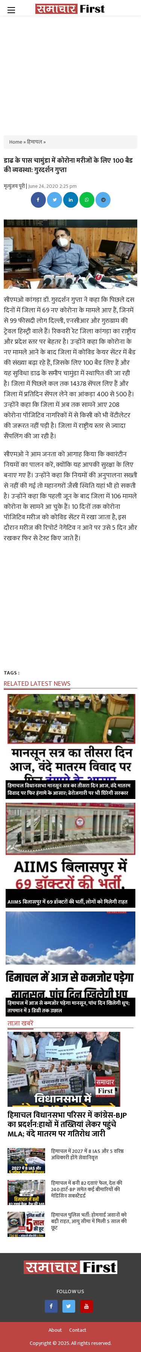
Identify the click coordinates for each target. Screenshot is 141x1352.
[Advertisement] (70, 71)
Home (15, 142)
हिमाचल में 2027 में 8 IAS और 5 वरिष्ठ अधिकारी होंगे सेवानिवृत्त (87, 1154)
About (55, 1330)
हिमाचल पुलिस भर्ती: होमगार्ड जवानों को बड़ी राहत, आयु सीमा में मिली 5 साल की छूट (89, 1221)
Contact (77, 1330)
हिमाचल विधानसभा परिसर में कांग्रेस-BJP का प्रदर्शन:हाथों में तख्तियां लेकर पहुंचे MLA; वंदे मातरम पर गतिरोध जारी (67, 1125)
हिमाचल (34, 142)
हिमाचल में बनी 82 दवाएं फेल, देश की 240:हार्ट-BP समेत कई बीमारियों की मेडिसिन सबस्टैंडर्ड (86, 1189)
